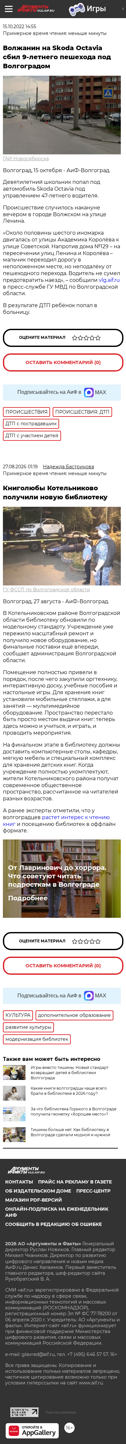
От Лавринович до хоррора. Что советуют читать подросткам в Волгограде (57, 876)
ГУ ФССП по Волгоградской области (46, 590)
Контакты (19, 1182)
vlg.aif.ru (109, 280)
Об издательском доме (38, 1191)
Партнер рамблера (61, 1412)
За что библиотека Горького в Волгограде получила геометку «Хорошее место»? (73, 1111)
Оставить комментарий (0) (63, 362)
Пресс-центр (93, 1191)
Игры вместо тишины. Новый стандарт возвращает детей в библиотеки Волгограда (70, 1072)
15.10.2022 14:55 (19, 26)
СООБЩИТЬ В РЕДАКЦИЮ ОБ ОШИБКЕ (53, 1224)
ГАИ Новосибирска (26, 158)
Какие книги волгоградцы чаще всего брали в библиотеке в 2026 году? (69, 1091)
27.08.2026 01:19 (20, 467)
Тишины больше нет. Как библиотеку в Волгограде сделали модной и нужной (70, 1132)
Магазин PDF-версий (33, 1200)
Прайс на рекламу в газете (75, 1182)
